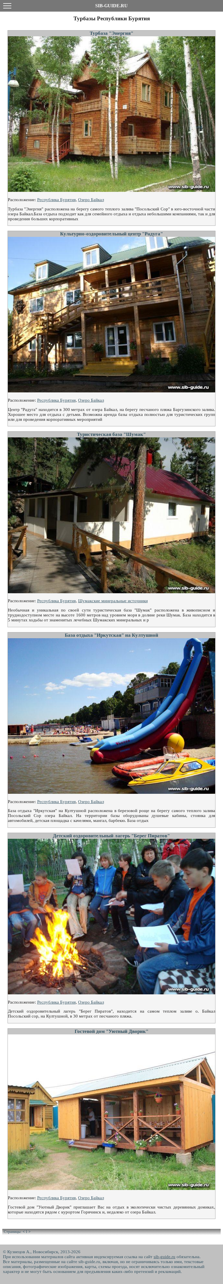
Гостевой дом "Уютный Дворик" (111, 1031)
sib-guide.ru (164, 1256)
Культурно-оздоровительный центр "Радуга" (111, 234)
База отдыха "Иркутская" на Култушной (111, 635)
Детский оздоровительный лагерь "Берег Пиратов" (111, 835)
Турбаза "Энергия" (111, 33)
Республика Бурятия (56, 199)
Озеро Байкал (91, 199)
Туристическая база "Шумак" (111, 434)
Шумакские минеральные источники (113, 600)
